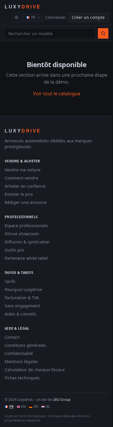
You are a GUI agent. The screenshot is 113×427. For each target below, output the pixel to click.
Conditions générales (25, 345)
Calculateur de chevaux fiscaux (35, 369)
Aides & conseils (20, 314)
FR (11, 406)
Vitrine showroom (22, 233)
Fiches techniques (22, 378)
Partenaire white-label (26, 258)
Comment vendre (21, 178)
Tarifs (10, 281)
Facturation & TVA (22, 297)
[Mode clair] (16, 17)
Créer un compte (88, 17)
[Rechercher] (103, 33)
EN (23, 406)
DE (36, 406)
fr (33, 17)
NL (48, 406)
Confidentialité (19, 353)
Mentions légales (21, 361)
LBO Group (61, 399)
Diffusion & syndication (27, 242)
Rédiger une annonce (26, 202)
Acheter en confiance (25, 186)
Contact (12, 337)
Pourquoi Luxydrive (23, 289)
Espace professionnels (26, 225)
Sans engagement (22, 305)
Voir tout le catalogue (56, 93)
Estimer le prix (19, 194)
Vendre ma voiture (23, 170)
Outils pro (14, 250)
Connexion (55, 17)
